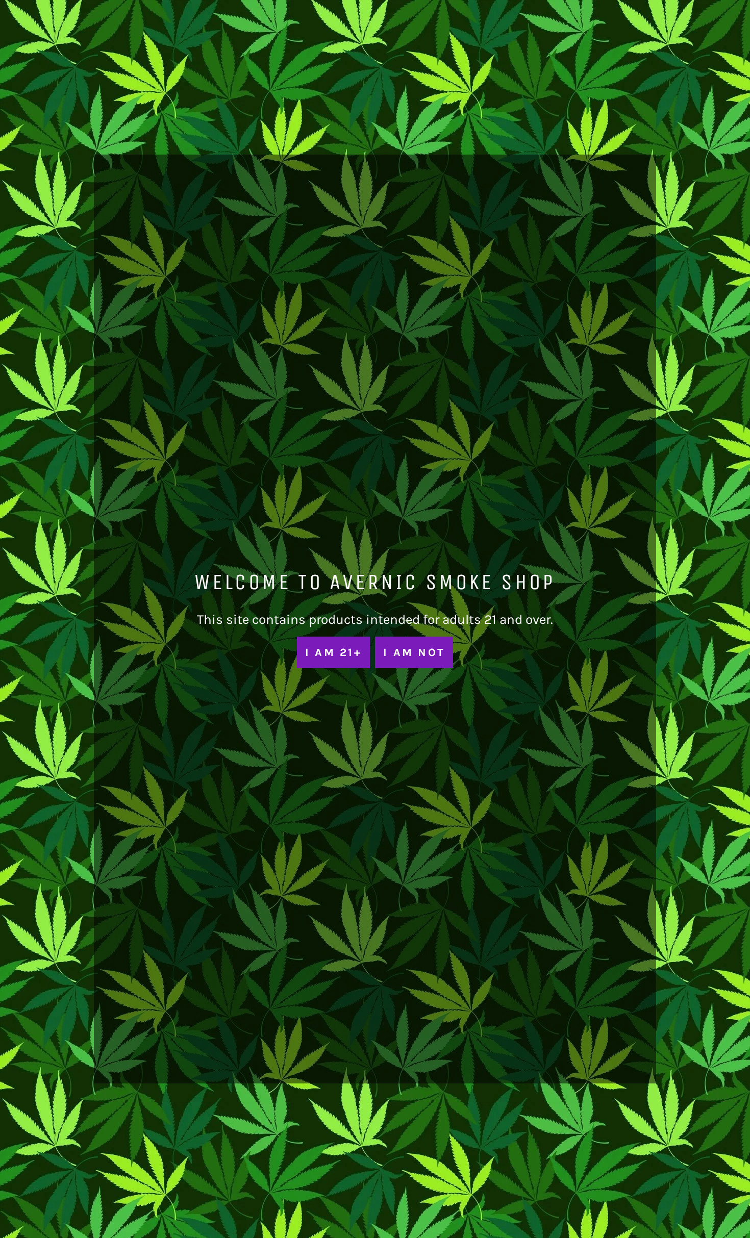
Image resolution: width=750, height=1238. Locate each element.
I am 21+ (333, 652)
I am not (414, 652)
